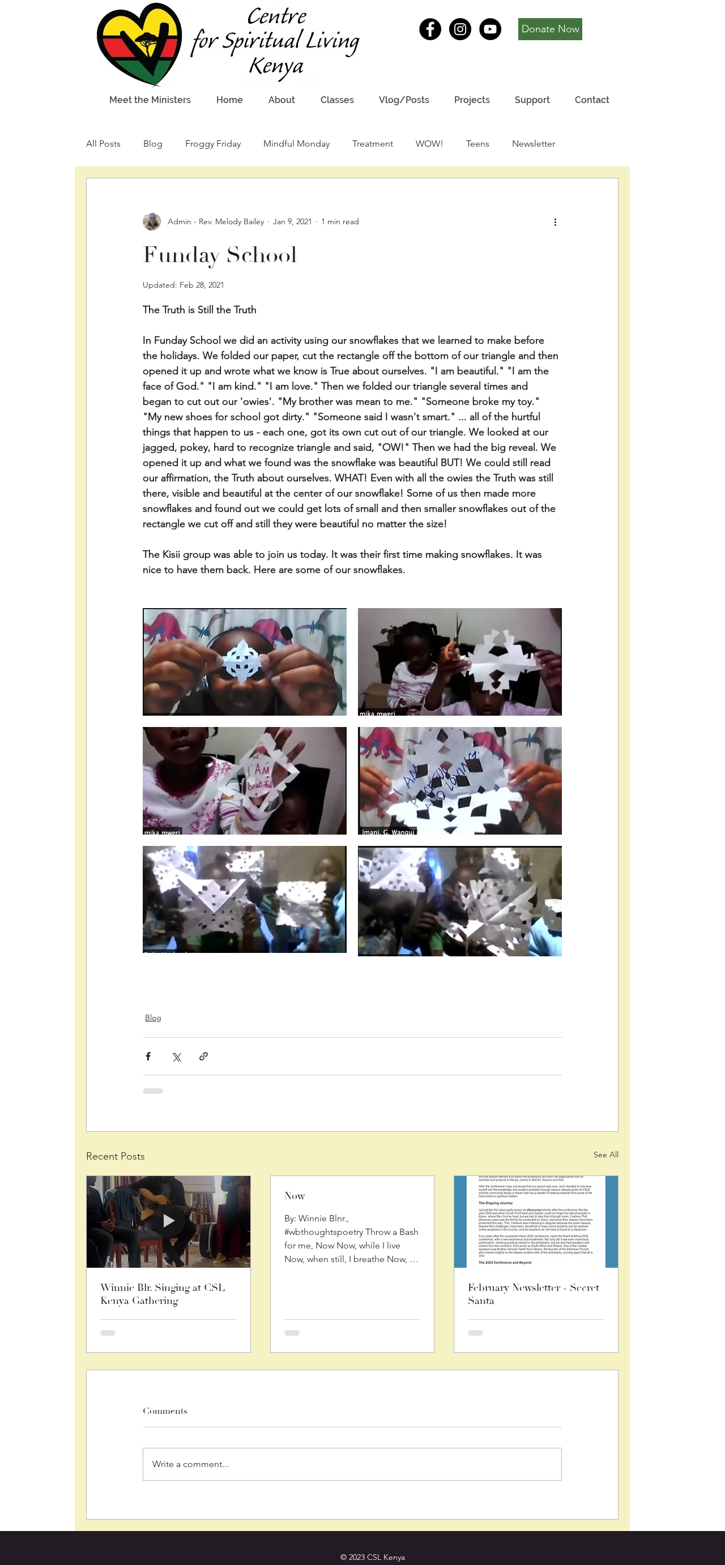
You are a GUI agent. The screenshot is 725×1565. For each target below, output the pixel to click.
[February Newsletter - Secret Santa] (536, 1222)
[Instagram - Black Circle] (460, 29)
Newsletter (533, 143)
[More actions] (555, 221)
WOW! (429, 143)
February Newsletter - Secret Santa (533, 1294)
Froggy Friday (213, 143)
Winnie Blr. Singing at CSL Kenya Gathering (162, 1294)
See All (606, 1154)
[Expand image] (245, 662)
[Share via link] (203, 1056)
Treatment (372, 143)
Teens (477, 143)
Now (294, 1196)
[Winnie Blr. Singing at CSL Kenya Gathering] (168, 1222)
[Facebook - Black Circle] (430, 29)
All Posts (103, 143)
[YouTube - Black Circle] (490, 29)
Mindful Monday (296, 143)
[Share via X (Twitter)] (175, 1056)
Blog (153, 143)
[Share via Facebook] (148, 1056)
